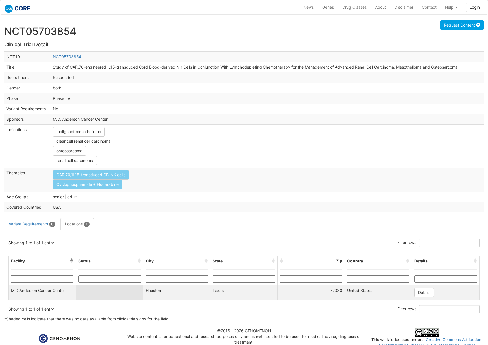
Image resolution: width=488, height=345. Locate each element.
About (380, 7)
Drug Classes (354, 7)
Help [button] (450, 7)
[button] (71, 261)
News (308, 7)
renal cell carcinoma (74, 160)
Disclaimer (404, 7)
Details (424, 292)
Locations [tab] (76, 223)
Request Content (460, 25)
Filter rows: (407, 242)
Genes (328, 7)
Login (475, 7)
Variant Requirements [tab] (31, 223)
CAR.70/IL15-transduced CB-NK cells (90, 174)
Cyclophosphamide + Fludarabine (87, 184)
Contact (429, 7)
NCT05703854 (67, 56)
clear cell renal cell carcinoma (83, 141)
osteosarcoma (69, 150)
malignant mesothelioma (78, 131)
